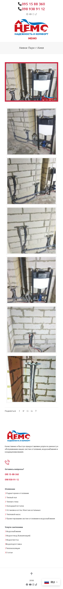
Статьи (9, 552)
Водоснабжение (13, 531)
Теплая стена (12, 502)
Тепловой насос (13, 514)
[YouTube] (30, 14)
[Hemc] (31, 27)
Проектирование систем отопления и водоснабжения (30, 519)
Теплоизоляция (13, 548)
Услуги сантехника (14, 527)
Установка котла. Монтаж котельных (23, 510)
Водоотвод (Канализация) (18, 536)
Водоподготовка (14, 544)
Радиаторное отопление (17, 493)
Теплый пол (11, 497)
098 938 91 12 (33, 9)
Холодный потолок (15, 506)
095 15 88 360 (33, 4)
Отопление (10, 489)
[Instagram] (33, 14)
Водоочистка (12, 540)
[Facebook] (27, 14)
